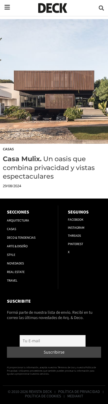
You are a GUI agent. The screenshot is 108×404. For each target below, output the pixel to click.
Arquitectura (18, 220)
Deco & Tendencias (21, 237)
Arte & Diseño (17, 246)
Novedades (15, 263)
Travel (12, 280)
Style (11, 255)
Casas (8, 148)
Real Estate (16, 272)
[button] (101, 8)
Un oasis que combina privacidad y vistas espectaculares (49, 167)
